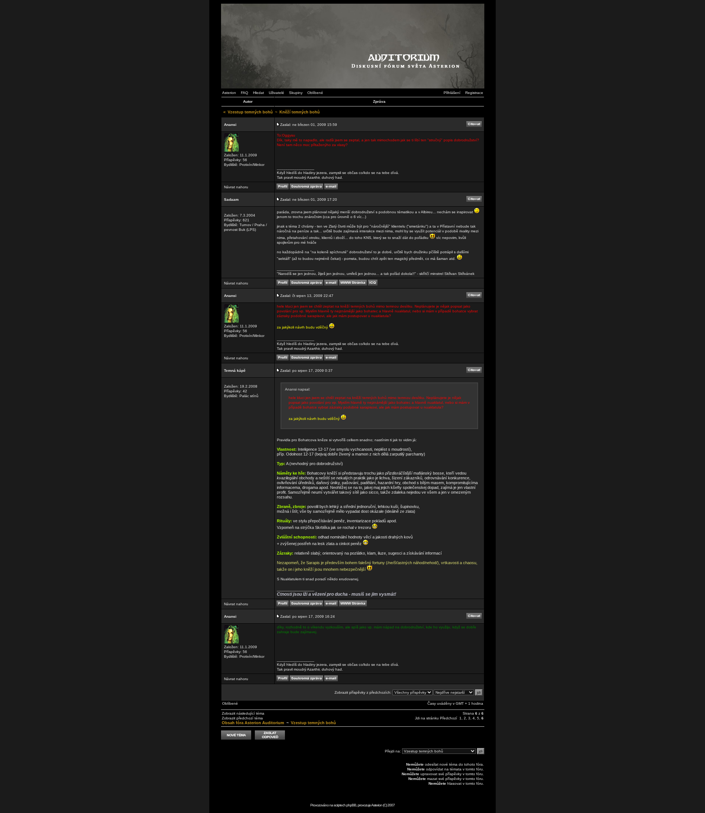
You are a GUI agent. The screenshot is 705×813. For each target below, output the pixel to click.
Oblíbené (315, 93)
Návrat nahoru (236, 187)
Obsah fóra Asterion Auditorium (253, 723)
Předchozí (448, 718)
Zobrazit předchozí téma (242, 718)
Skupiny (296, 93)
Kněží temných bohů (299, 112)
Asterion (229, 93)
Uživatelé (276, 93)
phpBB (351, 805)
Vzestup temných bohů (250, 112)
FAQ (244, 93)
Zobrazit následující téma (243, 713)
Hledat (258, 93)
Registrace (474, 93)
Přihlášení (452, 93)
